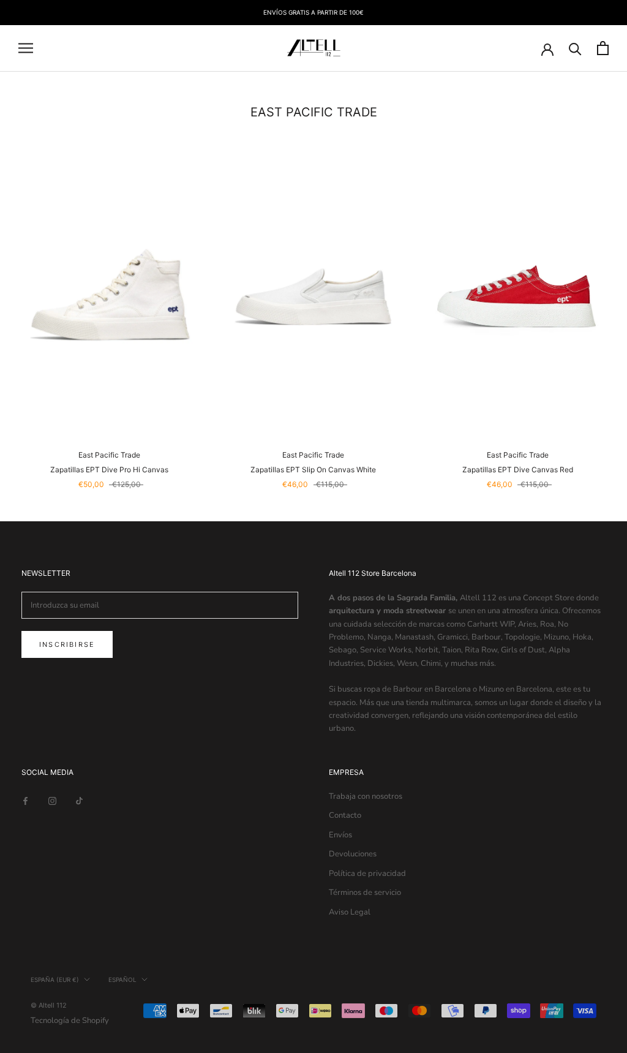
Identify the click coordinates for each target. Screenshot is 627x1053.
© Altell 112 (49, 1005)
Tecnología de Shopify (70, 1020)
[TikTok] (79, 800)
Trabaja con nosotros (365, 796)
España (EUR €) (55, 979)
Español (122, 979)
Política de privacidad (367, 873)
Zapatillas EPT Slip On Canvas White (313, 469)
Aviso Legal (349, 912)
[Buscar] (575, 48)
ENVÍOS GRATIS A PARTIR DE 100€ (313, 12)
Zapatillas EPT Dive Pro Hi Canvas (109, 469)
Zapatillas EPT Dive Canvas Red (517, 469)
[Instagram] (52, 800)
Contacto (345, 815)
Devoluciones (353, 853)
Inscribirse (67, 644)
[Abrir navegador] (25, 48)
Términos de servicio (365, 892)
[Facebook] (25, 800)
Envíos (340, 834)
